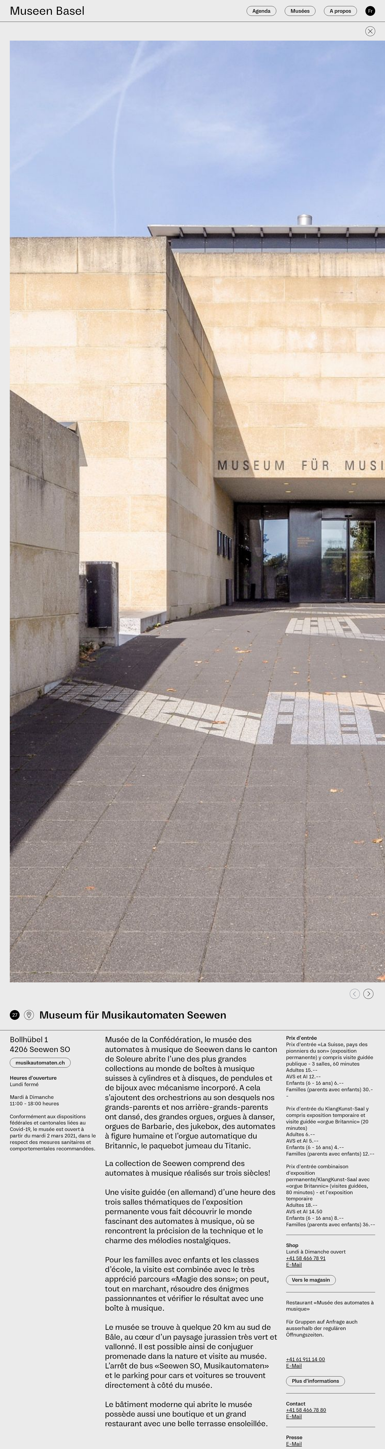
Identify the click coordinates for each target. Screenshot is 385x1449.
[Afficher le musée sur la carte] (29, 1015)
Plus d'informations (315, 1381)
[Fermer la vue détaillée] (370, 31)
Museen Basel (47, 11)
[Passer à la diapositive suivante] (368, 994)
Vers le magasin (311, 1280)
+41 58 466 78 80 (306, 1410)
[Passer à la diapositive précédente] (355, 994)
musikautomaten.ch (40, 1062)
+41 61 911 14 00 (305, 1359)
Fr (370, 11)
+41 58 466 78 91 (306, 1258)
